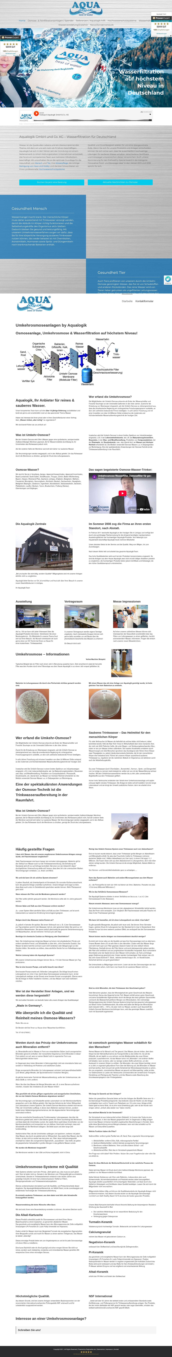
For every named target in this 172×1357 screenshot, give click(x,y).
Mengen (139, 853)
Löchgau (52, 479)
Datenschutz (101, 1349)
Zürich (60, 476)
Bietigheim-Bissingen (23, 483)
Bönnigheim (29, 481)
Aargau (43, 474)
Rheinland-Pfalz (34, 479)
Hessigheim (76, 481)
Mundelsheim (55, 483)
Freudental (20, 481)
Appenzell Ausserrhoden (55, 474)
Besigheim (68, 479)
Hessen (24, 479)
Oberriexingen (21, 488)
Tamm (41, 486)
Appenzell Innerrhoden (74, 474)
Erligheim (59, 479)
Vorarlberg (35, 474)
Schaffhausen (45, 476)
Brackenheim (50, 486)
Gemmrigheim (39, 481)
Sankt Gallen (34, 476)
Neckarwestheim (67, 483)
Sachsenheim (66, 481)
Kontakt (116, 1349)
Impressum (109, 1349)
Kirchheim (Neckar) (53, 481)
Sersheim (77, 483)
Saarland (44, 479)
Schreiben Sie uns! (29, 1330)
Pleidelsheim (20, 486)
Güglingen (34, 488)
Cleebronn (36, 483)
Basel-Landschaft (22, 476)
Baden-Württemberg (71, 476)
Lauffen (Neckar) (32, 486)
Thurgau (54, 476)
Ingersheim (45, 483)
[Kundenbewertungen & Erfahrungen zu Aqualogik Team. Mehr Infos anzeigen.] (10, 45)
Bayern (18, 479)
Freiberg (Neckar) (62, 486)
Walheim (76, 479)
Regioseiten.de (91, 1349)
